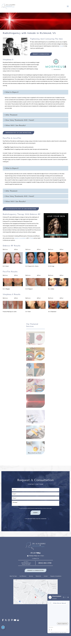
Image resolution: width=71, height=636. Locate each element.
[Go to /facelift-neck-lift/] (35, 338)
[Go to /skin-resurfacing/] (35, 401)
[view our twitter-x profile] (33, 553)
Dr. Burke (31, 238)
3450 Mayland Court (26, 563)
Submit (35, 512)
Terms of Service (47, 508)
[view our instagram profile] (35, 553)
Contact (46, 576)
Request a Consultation (41, 54)
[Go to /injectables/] (35, 385)
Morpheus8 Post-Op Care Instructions (18, 132)
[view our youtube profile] (38, 553)
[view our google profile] (40, 553)
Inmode (61, 46)
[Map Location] (35, 598)
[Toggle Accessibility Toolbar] (3, 627)
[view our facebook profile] (31, 553)
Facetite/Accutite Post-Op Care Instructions (21, 208)
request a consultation (20, 238)
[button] (41, 54)
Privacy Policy (39, 508)
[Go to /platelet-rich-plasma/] (35, 432)
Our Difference (23, 576)
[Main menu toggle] (68, 6)
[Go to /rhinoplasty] (35, 369)
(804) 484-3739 (44, 563)
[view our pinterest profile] (36, 553)
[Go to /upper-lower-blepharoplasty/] (35, 354)
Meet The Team (13, 576)
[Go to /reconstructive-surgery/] (35, 448)
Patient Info (38, 576)
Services (31, 576)
